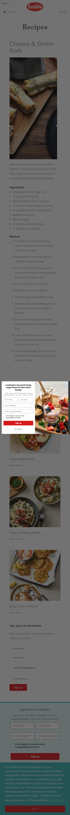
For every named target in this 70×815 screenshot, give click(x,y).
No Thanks (18, 429)
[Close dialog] (66, 383)
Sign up (18, 423)
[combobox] (18, 405)
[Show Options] (31, 405)
